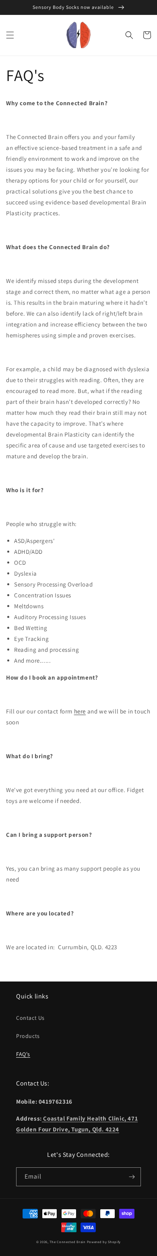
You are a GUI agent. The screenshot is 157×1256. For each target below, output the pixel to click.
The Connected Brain (67, 1241)
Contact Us (30, 1017)
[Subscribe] (131, 1176)
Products (28, 1036)
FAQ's (23, 1054)
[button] (10, 35)
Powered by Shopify (104, 1241)
